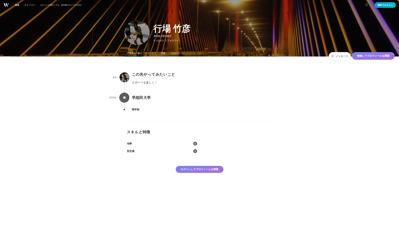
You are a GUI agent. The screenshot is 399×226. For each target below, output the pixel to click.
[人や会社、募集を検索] (367, 5)
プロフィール (133, 53)
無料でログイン (385, 5)
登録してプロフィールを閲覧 (373, 56)
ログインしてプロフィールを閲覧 (199, 169)
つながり (174, 53)
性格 (163, 53)
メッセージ (342, 56)
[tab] (133, 53)
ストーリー (150, 53)
